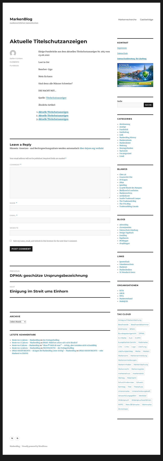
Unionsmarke (124, 391)
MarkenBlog (21, 19)
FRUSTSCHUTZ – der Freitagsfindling (58, 348)
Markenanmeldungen (127, 360)
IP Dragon (123, 180)
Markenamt (123, 356)
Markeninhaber (124, 364)
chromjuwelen (125, 227)
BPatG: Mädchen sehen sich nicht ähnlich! (60, 343)
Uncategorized (125, 153)
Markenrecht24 (125, 193)
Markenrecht (123, 369)
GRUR (121, 293)
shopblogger (124, 243)
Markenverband (125, 299)
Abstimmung (124, 124)
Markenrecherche (127, 19)
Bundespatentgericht (127, 333)
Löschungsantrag (125, 351)
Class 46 (122, 174)
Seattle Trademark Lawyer (130, 198)
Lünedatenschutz (126, 264)
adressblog (123, 225)
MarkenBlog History (127, 137)
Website (14, 228)
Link (121, 135)
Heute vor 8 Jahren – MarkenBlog (25, 345)
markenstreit (138, 373)
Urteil (121, 156)
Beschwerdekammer (140, 324)
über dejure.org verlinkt (92, 148)
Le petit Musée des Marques (130, 188)
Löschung (142, 347)
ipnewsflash (124, 262)
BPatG (132, 329)
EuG (131, 338)
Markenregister (137, 369)
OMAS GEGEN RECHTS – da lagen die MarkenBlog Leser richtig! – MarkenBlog (44, 351)
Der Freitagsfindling (51, 340)
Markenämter (125, 143)
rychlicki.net (124, 196)
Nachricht (123, 151)
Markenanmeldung (139, 356)
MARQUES (123, 301)
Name (13, 203)
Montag (121, 378)
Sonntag (121, 387)
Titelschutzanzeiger (56, 97)
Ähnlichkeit (123, 409)
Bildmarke (122, 329)
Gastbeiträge (146, 19)
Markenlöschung (141, 364)
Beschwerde (123, 324)
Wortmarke (147, 404)
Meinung (123, 145)
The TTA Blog (125, 204)
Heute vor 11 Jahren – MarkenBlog (26, 340)
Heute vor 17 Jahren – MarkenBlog (26, 343)
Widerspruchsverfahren (141, 400)
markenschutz (124, 373)
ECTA (121, 291)
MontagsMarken (126, 148)
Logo (133, 347)
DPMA (141, 333)
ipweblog (123, 185)
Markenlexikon (125, 270)
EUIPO (138, 338)
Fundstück (14, 65)
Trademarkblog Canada (128, 206)
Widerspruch (123, 400)
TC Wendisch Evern (127, 272)
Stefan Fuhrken (16, 58)
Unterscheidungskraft (141, 391)
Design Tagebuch (126, 233)
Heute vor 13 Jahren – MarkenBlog (26, 348)
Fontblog (123, 235)
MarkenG (123, 267)
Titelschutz (138, 387)
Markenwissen (125, 140)
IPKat (121, 182)
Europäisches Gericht (127, 342)
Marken (146, 351)
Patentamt (131, 378)
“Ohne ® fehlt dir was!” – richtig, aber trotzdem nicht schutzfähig (69, 345)
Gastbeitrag (124, 132)
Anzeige (122, 127)
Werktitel (142, 396)
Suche (119, 101)
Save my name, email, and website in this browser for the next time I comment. (45, 241)
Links (126, 347)
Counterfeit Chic (126, 177)
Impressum (122, 48)
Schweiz (139, 382)
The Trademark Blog (127, 201)
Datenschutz (122, 53)
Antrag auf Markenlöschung (129, 320)
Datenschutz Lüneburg (128, 230)
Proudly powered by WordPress (34, 446)
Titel (129, 387)
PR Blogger (123, 241)
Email (13, 215)
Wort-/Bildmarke (133, 404)
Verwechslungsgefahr (127, 396)
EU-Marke (122, 338)
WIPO (120, 404)
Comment (15, 165)
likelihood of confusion (128, 190)
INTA (121, 296)
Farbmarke (143, 342)
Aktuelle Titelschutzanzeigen (53, 112)
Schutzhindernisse (126, 382)
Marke (137, 351)
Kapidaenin (124, 238)
